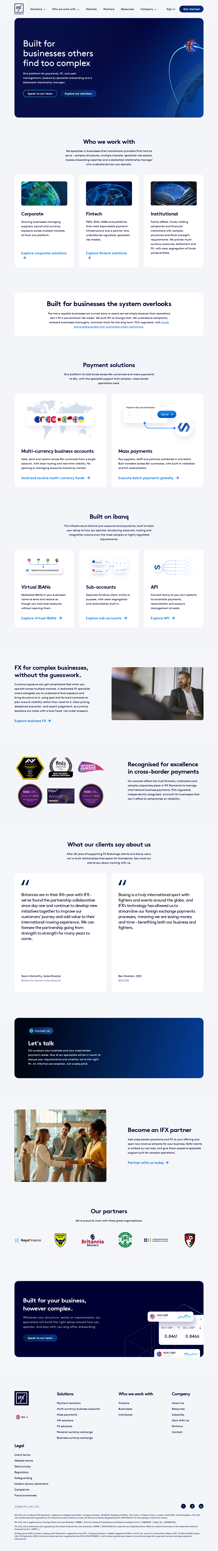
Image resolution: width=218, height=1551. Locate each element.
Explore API (160, 618)
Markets (91, 9)
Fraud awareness (25, 1495)
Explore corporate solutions (44, 253)
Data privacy (22, 1466)
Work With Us (180, 1420)
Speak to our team (40, 93)
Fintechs (124, 1403)
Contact (177, 1432)
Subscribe (178, 1414)
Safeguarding (23, 1478)
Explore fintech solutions (106, 253)
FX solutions (64, 1426)
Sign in (171, 9)
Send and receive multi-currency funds (53, 478)
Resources (127, 9)
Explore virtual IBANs (39, 618)
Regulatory (21, 1472)
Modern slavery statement (31, 1483)
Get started (191, 9)
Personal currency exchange (75, 1432)
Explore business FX (30, 721)
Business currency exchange (75, 1437)
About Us (178, 1403)
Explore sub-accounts (104, 618)
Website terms (23, 1460)
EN (23, 1417)
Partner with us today (146, 1162)
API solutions (65, 1420)
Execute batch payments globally (146, 478)
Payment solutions (69, 1403)
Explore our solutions (78, 93)
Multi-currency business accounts (78, 1408)
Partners (108, 9)
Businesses (125, 1408)
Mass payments (67, 1414)
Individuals (125, 1414)
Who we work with (64, 9)
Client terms (22, 1454)
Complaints (21, 1489)
